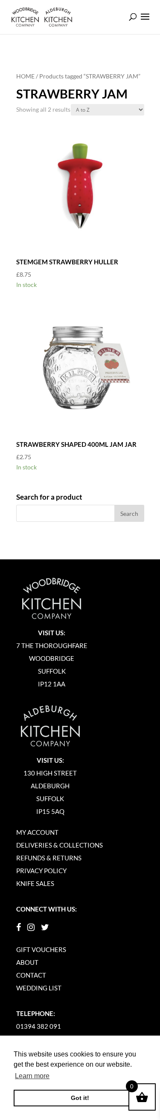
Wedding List (38, 988)
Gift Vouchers (41, 949)
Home (25, 76)
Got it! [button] (80, 1097)
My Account (37, 832)
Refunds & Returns (48, 858)
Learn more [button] (32, 1075)
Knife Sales (35, 883)
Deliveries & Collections (59, 845)
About (27, 962)
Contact (31, 975)
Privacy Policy (41, 870)
